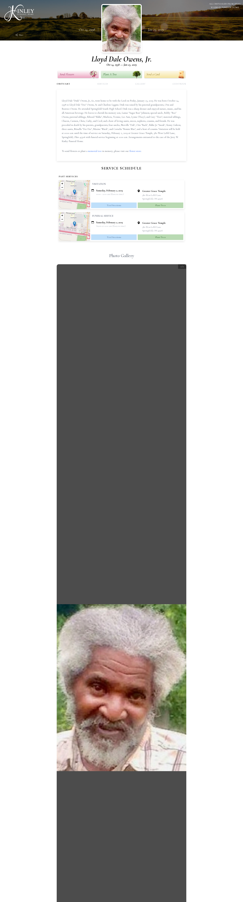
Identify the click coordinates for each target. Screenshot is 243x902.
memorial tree (95, 151)
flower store (135, 151)
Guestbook (179, 83)
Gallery (140, 83)
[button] (74, 192)
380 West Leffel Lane (151, 195)
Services (102, 83)
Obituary (63, 83)
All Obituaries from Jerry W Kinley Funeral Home (225, 5)
